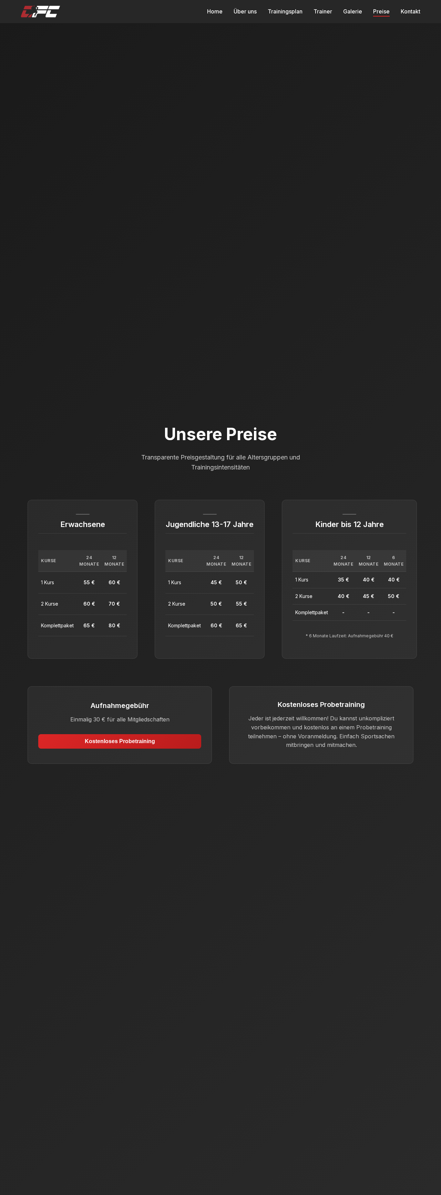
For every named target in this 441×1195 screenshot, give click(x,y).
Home (215, 11)
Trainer (323, 11)
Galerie (352, 11)
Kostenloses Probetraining (120, 741)
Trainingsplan (285, 11)
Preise (381, 11)
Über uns (245, 11)
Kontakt (410, 11)
